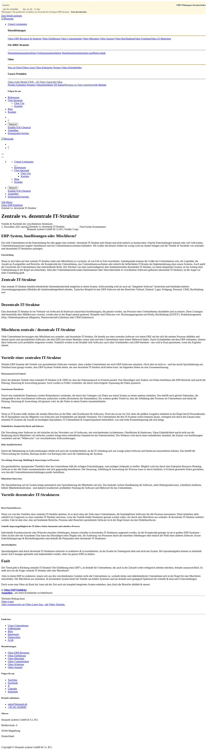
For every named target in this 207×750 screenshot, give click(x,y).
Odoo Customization (18, 661)
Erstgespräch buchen (18, 133)
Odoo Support (15, 667)
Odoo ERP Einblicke (12, 205)
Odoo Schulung (16, 664)
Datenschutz (14, 637)
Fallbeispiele (14, 628)
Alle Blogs (6, 202)
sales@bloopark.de (17, 704)
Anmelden (13, 130)
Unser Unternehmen (18, 625)
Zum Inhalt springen (11, 15)
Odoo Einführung (17, 655)
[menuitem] (17, 24)
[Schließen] (2, 157)
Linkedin (12, 688)
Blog (10, 631)
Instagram (13, 691)
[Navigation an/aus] (2, 154)
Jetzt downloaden (79, 12)
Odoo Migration (16, 658)
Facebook (13, 683)
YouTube (12, 680)
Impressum (13, 634)
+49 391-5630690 (10, 9)
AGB (10, 640)
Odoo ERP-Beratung (18, 652)
